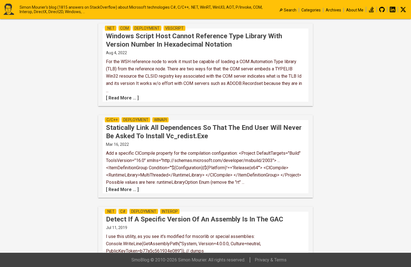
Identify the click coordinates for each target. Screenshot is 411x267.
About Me (354, 10)
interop (170, 211)
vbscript (174, 28)
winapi (160, 120)
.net (111, 28)
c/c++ (112, 120)
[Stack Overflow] (371, 11)
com (124, 28)
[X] (403, 11)
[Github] (382, 11)
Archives (333, 10)
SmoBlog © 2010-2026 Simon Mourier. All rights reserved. (188, 260)
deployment (147, 28)
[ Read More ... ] (122, 98)
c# (123, 211)
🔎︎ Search (287, 10)
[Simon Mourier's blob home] (11, 10)
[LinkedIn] (392, 11)
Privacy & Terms (271, 260)
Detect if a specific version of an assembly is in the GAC (194, 219)
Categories (311, 10)
